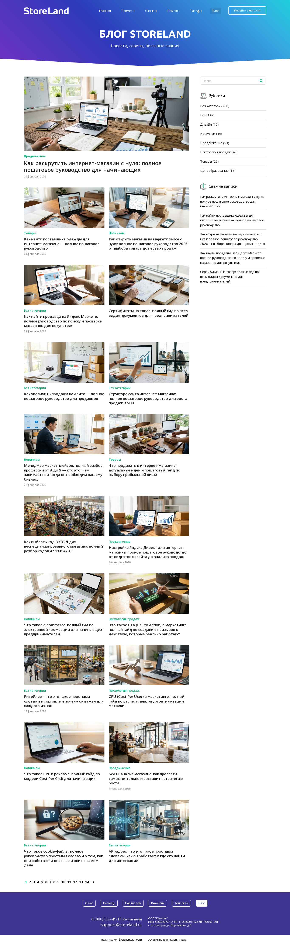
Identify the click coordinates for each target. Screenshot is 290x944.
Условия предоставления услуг (167, 939)
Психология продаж (124, 619)
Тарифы (196, 11)
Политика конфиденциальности (121, 939)
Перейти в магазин (247, 10)
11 (69, 882)
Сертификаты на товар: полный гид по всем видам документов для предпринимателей (149, 313)
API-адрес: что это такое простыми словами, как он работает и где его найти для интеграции (147, 856)
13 (81, 882)
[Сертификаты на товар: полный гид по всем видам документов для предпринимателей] (149, 285)
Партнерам (133, 903)
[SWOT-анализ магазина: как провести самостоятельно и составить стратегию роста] (149, 742)
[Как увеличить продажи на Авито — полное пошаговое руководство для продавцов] (64, 362)
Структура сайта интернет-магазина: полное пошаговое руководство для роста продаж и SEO (148, 398)
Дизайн (206, 124)
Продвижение (35, 156)
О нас (89, 903)
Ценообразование (214, 170)
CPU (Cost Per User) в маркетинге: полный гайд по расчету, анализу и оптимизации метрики (146, 701)
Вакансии (158, 903)
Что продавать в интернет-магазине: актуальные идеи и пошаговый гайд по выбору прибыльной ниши (144, 470)
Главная (105, 11)
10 (63, 882)
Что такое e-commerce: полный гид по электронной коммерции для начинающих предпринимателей (63, 629)
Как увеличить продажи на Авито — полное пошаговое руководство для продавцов (64, 396)
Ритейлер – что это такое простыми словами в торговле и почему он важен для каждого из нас (64, 701)
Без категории (35, 310)
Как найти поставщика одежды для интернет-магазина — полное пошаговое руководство (62, 244)
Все (203, 115)
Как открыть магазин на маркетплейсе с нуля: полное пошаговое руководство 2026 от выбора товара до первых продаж (148, 244)
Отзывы (151, 11)
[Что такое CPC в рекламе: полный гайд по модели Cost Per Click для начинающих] (64, 742)
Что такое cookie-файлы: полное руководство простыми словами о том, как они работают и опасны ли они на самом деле (63, 858)
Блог (215, 11)
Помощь (173, 11)
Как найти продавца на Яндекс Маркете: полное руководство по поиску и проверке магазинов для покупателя (63, 321)
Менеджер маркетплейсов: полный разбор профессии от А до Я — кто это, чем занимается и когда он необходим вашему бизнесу (63, 472)
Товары (30, 233)
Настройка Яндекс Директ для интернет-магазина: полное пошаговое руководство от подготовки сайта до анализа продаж (148, 552)
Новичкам (116, 233)
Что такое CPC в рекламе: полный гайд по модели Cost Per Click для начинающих (62, 776)
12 (75, 882)
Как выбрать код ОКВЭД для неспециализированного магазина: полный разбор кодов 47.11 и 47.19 (63, 546)
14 (87, 882)
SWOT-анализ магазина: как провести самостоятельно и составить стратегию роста (146, 778)
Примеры (128, 11)
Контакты (181, 903)
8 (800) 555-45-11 (106, 918)
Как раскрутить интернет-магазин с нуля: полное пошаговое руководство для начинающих (92, 166)
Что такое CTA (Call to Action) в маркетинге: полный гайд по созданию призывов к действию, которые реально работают (148, 629)
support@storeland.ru (121, 924)
